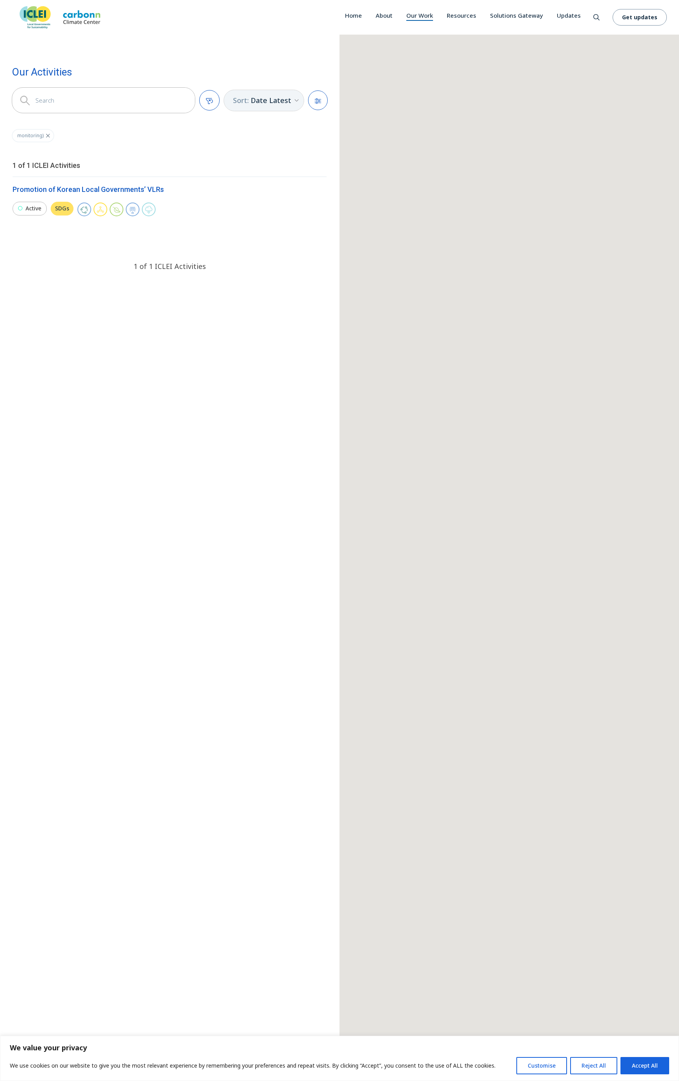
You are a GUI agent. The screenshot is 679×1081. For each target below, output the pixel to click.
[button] (47, 136)
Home (353, 15)
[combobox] (264, 100)
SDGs (62, 208)
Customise (542, 1065)
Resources (461, 15)
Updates (569, 15)
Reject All (594, 1065)
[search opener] (596, 17)
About (384, 15)
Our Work (419, 15)
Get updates (639, 17)
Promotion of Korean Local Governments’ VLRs (88, 189)
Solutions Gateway (516, 15)
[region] (339, 1058)
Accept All (645, 1065)
